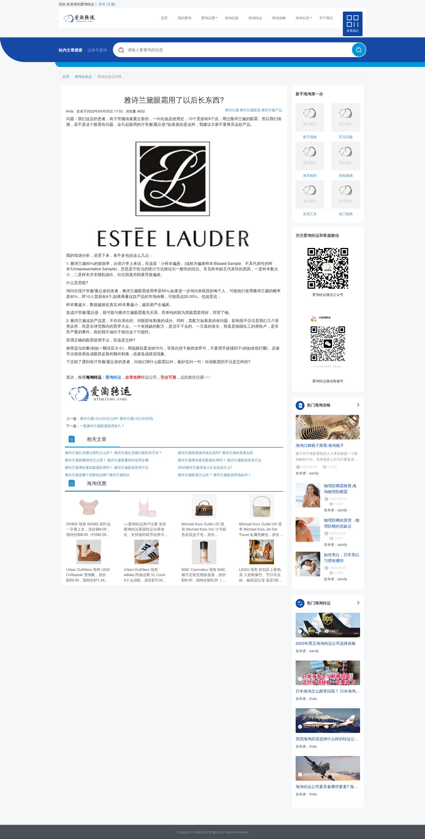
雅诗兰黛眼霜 (250, 109)
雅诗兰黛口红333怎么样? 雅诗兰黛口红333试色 (116, 418)
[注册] (110, 3)
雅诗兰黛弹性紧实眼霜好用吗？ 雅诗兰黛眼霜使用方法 (219, 459)
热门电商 (346, 213)
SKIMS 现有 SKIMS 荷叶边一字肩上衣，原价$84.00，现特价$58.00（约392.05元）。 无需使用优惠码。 (88, 529)
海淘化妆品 (83, 76)
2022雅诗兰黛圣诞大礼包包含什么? (205, 467)
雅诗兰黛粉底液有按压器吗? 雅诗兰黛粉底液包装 (215, 452)
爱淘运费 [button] (208, 17)
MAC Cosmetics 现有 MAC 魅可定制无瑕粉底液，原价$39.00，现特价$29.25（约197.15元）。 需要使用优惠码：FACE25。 (204, 575)
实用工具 (310, 213)
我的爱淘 (184, 17)
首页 (164, 17)
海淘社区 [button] (302, 17)
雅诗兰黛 (232, 109)
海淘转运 (255, 17)
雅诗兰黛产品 (271, 109)
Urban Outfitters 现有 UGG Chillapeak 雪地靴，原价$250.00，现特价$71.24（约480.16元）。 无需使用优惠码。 (88, 575)
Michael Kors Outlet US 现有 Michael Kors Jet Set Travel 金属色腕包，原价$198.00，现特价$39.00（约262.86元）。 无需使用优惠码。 (261, 529)
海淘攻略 (279, 17)
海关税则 (310, 175)
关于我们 (326, 17)
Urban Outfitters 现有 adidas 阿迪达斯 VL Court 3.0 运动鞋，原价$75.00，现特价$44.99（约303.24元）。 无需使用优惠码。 (145, 575)
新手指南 (310, 136)
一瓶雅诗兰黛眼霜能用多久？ (102, 425)
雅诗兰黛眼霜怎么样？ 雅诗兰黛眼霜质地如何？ (214, 474)
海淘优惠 (232, 17)
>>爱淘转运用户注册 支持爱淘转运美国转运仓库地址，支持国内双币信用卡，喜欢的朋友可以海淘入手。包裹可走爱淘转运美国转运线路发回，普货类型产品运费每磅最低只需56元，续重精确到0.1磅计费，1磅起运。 (146, 529)
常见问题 (346, 136)
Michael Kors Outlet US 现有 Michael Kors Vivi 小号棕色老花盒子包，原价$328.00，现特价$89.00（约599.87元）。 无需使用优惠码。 (204, 529)
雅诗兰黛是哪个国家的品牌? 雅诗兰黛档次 (97, 474)
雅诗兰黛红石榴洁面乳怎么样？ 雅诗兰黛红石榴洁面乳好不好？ (113, 452)
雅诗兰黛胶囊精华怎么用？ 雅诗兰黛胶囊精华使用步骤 (107, 459)
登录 (102, 3)
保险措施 (346, 175)
